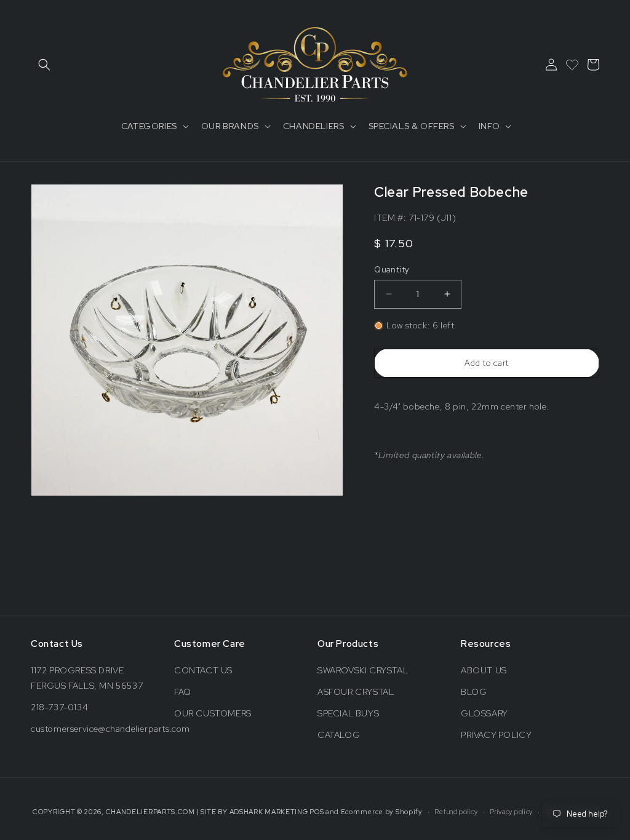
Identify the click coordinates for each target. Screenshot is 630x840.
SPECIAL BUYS (348, 713)
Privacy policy (511, 811)
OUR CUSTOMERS (213, 713)
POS (316, 811)
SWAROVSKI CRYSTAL (362, 670)
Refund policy (455, 811)
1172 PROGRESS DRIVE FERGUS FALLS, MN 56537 (87, 678)
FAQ (182, 691)
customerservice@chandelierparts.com (110, 728)
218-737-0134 (59, 707)
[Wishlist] (572, 64)
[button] (44, 64)
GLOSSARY (484, 713)
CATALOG (338, 734)
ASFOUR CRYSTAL (355, 691)
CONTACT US (203, 670)
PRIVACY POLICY (496, 734)
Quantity (391, 269)
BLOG (474, 691)
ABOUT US (484, 670)
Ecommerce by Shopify (382, 811)
